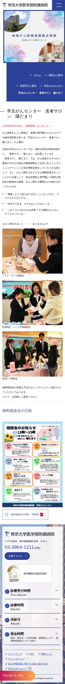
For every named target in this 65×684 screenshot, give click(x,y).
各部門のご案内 (28, 85)
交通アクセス (15, 556)
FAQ (31, 654)
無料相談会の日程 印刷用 (25, 514)
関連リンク (46, 654)
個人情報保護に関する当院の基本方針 (28, 664)
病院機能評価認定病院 (35, 573)
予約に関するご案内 (12, 675)
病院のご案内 (56, 75)
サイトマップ (15, 654)
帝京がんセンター (53, 85)
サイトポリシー (16, 659)
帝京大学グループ (17, 668)
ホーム (37, 75)
